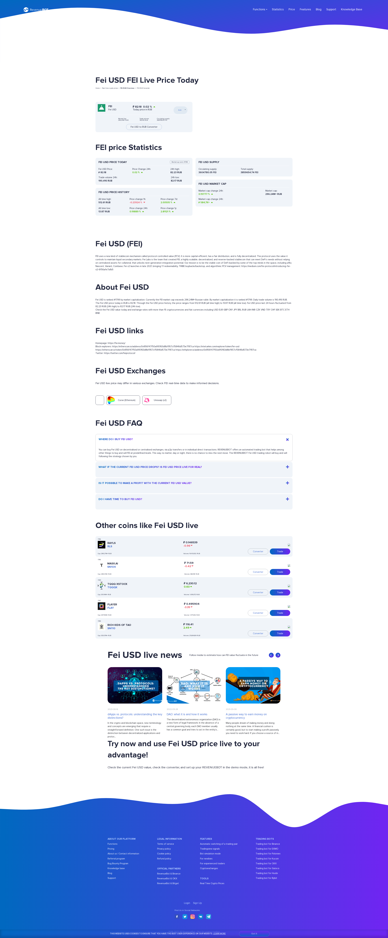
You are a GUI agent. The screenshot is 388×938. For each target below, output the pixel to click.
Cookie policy (164, 853)
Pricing (111, 848)
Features (305, 9)
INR (253, 309)
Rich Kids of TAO (119, 625)
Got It (254, 933)
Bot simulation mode (210, 853)
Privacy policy (164, 848)
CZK (258, 309)
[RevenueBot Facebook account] (177, 916)
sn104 (111, 566)
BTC (282, 309)
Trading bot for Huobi (267, 873)
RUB (244, 309)
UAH (249, 309)
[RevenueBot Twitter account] (184, 916)
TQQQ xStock (117, 584)
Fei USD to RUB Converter (144, 127)
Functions (112, 844)
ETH (287, 309)
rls (109, 546)
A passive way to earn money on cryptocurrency (246, 716)
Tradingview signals (210, 848)
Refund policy (164, 858)
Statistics (278, 9)
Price (292, 9)
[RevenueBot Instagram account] (192, 916)
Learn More (219, 933)
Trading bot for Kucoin (267, 858)
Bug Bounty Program (118, 863)
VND (263, 309)
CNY (230, 309)
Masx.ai (112, 563)
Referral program (116, 858)
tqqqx (112, 587)
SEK (278, 309)
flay (110, 607)
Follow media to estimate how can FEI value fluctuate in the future (223, 655)
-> (128, 88)
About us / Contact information (123, 853)
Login (82, 9)
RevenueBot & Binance (169, 873)
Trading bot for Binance (268, 844)
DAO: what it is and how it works (187, 714)
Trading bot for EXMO (267, 848)
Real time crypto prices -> (111, 88)
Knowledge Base (351, 9)
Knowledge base (116, 868)
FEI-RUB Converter (143, 88)
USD (216, 309)
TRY (268, 309)
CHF (273, 309)
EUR (221, 309)
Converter (258, 551)
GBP (226, 309)
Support (331, 9)
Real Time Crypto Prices (212, 883)
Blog (318, 9)
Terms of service (165, 844)
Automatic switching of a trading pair (219, 844)
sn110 (111, 628)
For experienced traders (212, 863)
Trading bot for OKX (266, 863)
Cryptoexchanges (209, 868)
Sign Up (93, 9)
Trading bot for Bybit (266, 878)
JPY (235, 309)
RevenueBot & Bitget (168, 883)
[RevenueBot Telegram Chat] (208, 916)
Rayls (111, 543)
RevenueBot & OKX (167, 878)
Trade (280, 551)
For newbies (206, 858)
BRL (239, 309)
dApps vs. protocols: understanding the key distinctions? (135, 716)
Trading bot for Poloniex (268, 853)
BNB (97, 313)
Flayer (112, 604)
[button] (271, 655)
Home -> (98, 88)
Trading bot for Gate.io (267, 868)
